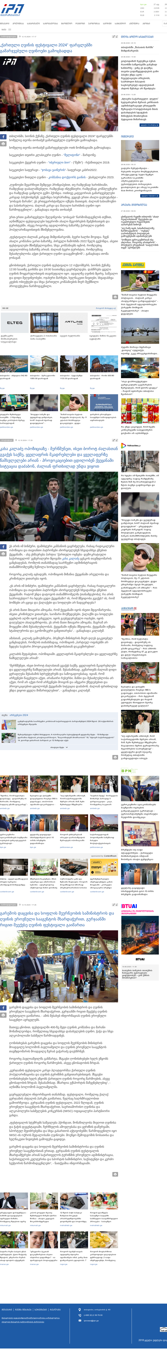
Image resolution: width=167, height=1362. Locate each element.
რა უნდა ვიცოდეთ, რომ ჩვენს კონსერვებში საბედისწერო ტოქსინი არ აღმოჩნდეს (138, 430)
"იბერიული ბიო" (59, 162)
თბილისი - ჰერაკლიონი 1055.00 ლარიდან (42, 377)
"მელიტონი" (71, 155)
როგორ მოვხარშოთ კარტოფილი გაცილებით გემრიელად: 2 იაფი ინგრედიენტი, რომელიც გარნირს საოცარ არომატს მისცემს (103, 1258)
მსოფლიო (66, 23)
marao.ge (4, 1264)
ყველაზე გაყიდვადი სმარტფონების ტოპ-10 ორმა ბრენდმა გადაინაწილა (42, 838)
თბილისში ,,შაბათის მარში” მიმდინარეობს (137, 49)
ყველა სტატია (149, 196)
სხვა (4, 29)
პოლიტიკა (18, 23)
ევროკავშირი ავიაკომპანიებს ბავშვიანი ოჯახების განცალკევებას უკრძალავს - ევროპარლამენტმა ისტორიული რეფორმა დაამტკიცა (13, 843)
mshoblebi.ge (66, 1225)
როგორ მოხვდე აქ (106, 308)
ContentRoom (110, 856)
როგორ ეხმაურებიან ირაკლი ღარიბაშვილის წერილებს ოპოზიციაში (72, 837)
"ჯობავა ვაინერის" (53, 170)
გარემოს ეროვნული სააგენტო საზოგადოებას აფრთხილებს (103, 417)
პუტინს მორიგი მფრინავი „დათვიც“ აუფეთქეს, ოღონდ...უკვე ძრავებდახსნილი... (140, 350)
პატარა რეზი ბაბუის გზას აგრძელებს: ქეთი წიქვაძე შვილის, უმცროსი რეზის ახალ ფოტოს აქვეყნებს (13, 1255)
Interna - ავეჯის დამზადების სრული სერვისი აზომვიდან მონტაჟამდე (14, 882)
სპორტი (107, 23)
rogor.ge (63, 1264)
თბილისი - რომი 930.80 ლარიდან (102, 377)
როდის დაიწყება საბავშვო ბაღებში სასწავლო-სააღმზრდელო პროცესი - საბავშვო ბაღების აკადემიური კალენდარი (104, 1220)
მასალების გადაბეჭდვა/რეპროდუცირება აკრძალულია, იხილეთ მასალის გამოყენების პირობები (31, 1320)
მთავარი (4, 23)
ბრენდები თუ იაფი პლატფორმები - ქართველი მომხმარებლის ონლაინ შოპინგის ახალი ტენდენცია (137, 855)
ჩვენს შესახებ (23, 1310)
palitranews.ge (66, 847)
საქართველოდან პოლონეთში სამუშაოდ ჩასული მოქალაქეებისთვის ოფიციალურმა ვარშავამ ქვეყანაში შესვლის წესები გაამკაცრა (103, 843)
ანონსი (146, 23)
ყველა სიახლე (148, 125)
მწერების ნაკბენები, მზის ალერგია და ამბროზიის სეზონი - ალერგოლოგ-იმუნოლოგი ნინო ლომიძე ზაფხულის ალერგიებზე (43, 885)
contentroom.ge (7, 891)
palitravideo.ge (6, 427)
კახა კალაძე (70, 558)
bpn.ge (143, 4)
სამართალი (33, 23)
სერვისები (41, 1310)
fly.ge (2, 388)
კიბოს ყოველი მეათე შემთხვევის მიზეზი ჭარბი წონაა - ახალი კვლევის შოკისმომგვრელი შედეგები (43, 1219)
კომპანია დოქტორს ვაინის (67, 177)
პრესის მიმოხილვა (134, 204)
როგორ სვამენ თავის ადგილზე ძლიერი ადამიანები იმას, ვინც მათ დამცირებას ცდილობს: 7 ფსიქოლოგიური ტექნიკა (74, 1257)
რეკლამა (55, 1310)
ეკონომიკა (94, 23)
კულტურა (134, 23)
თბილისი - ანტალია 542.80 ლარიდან (13, 377)
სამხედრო (120, 23)
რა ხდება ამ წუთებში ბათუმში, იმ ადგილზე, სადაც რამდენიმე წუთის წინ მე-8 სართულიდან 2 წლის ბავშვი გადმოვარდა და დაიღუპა (140, 481)
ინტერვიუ (127, 136)
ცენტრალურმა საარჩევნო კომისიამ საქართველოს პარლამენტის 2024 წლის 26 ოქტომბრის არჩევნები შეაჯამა (65, 722)
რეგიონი (80, 23)
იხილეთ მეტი (57, 747)
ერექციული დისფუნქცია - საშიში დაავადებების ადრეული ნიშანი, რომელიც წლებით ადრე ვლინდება (13, 1219)
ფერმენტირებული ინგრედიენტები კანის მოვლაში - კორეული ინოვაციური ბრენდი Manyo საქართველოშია (102, 885)
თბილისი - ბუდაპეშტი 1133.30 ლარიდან (71, 377)
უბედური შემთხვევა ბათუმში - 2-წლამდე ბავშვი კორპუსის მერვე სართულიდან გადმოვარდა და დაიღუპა (13, 420)
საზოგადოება (50, 23)
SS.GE (5, 308)
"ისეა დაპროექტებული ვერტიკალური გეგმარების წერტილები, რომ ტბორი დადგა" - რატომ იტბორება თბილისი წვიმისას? (139, 387)
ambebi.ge (5, 808)
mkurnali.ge (5, 1225)
